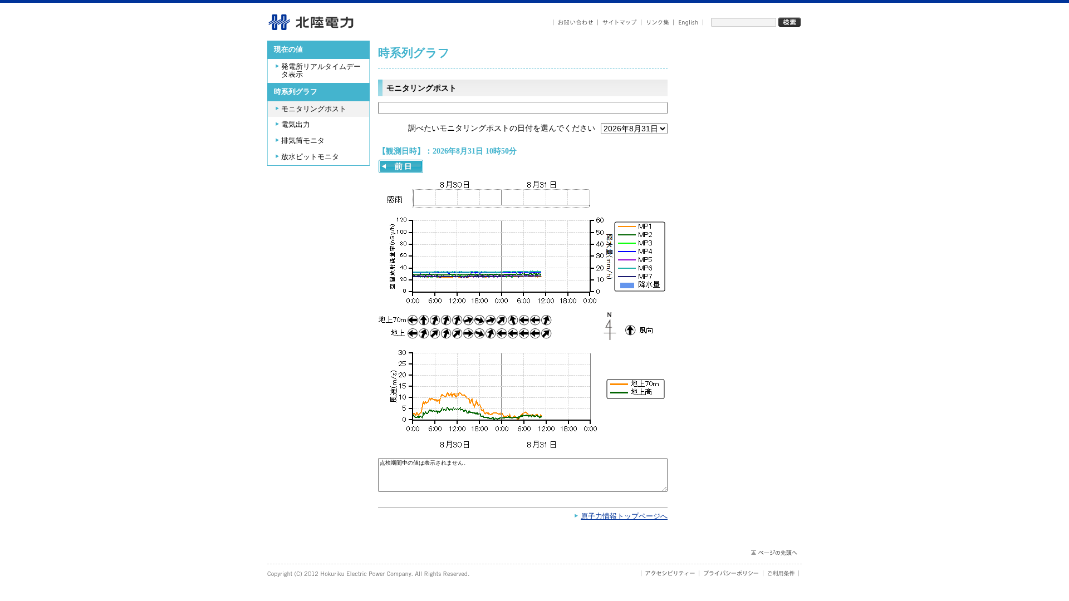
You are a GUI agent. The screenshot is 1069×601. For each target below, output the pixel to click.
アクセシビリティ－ (670, 573)
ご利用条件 (781, 573)
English (688, 22)
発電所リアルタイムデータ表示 (321, 71)
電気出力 (295, 125)
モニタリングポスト (313, 109)
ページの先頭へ (773, 552)
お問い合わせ (575, 22)
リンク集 (657, 22)
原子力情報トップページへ (624, 516)
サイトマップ (619, 22)
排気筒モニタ (303, 141)
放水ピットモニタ (310, 157)
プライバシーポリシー (731, 573)
